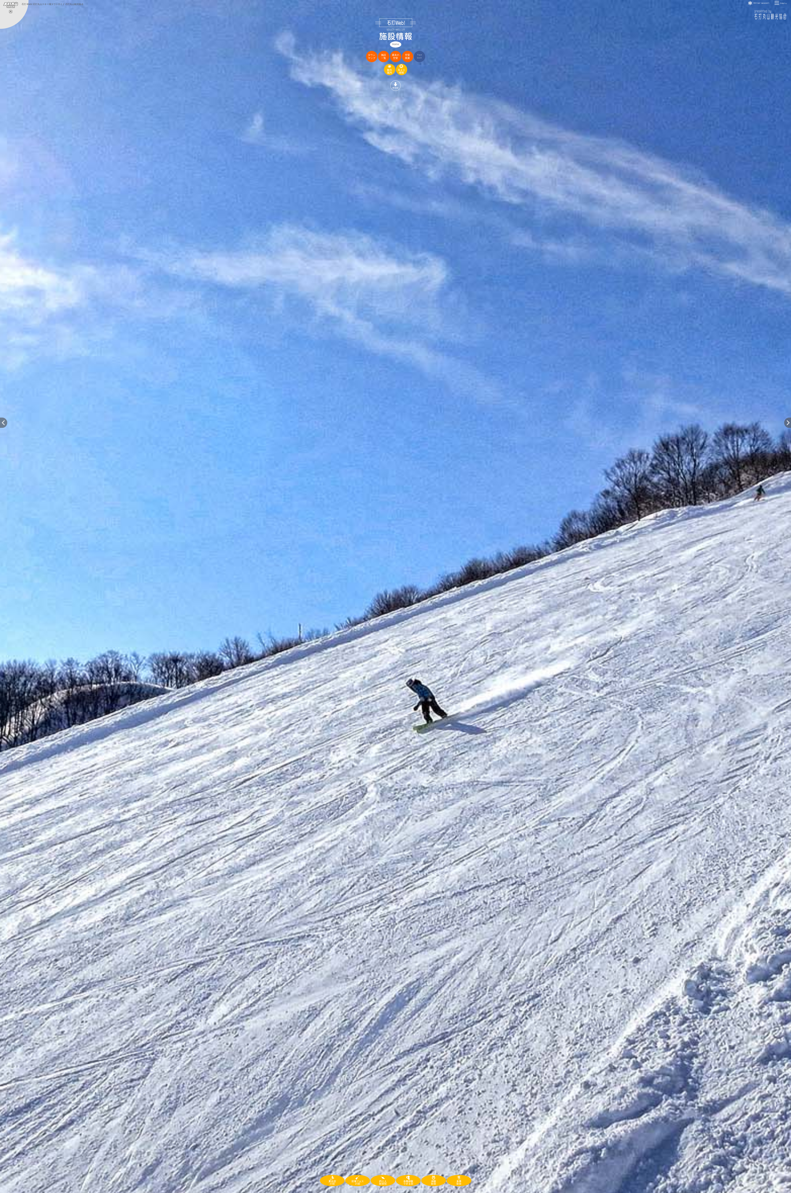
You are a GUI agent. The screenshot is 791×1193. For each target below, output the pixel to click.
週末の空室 (395, 57)
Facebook (419, 56)
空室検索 (407, 57)
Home (395, 44)
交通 (370, 1188)
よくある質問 (382, 1188)
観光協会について (401, 1188)
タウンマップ (371, 57)
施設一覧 (383, 57)
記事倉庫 (418, 1188)
